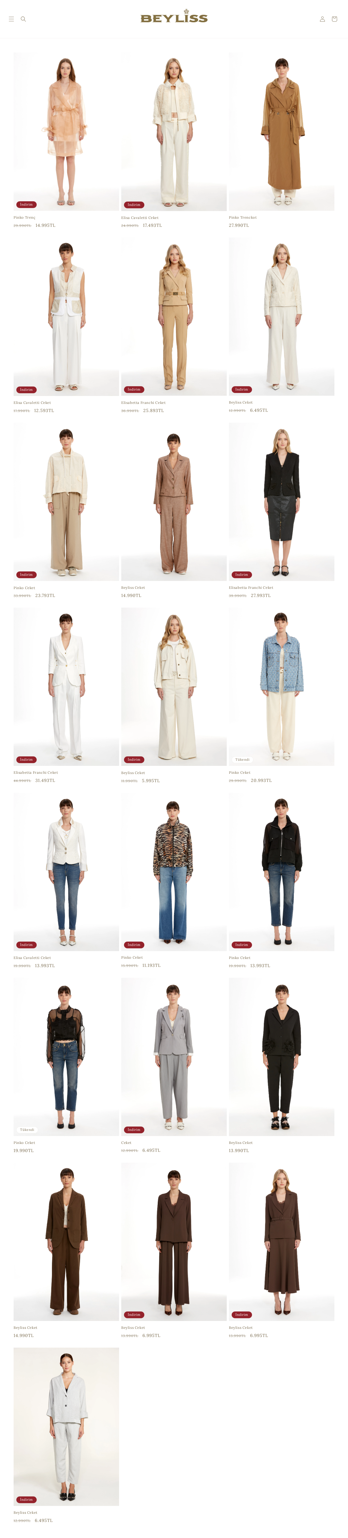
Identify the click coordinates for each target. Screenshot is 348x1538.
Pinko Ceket (24, 588)
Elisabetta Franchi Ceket (143, 403)
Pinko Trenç (25, 217)
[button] (11, 19)
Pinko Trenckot (243, 217)
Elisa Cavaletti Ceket (140, 218)
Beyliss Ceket (241, 402)
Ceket (126, 1143)
